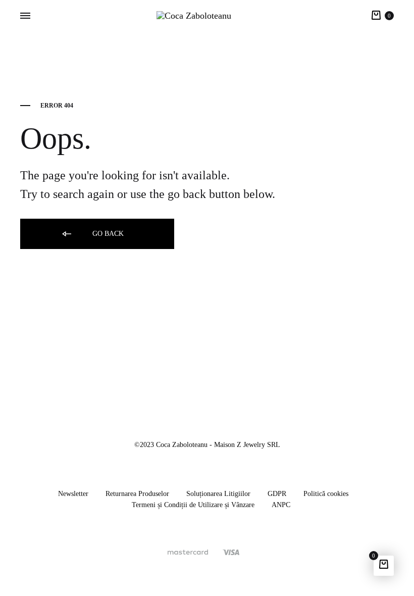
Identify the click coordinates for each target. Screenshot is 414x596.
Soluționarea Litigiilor (218, 494)
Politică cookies (325, 494)
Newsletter (73, 494)
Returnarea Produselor (137, 494)
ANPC (281, 505)
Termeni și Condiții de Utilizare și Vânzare (193, 505)
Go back (107, 233)
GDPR (277, 494)
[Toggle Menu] (25, 16)
